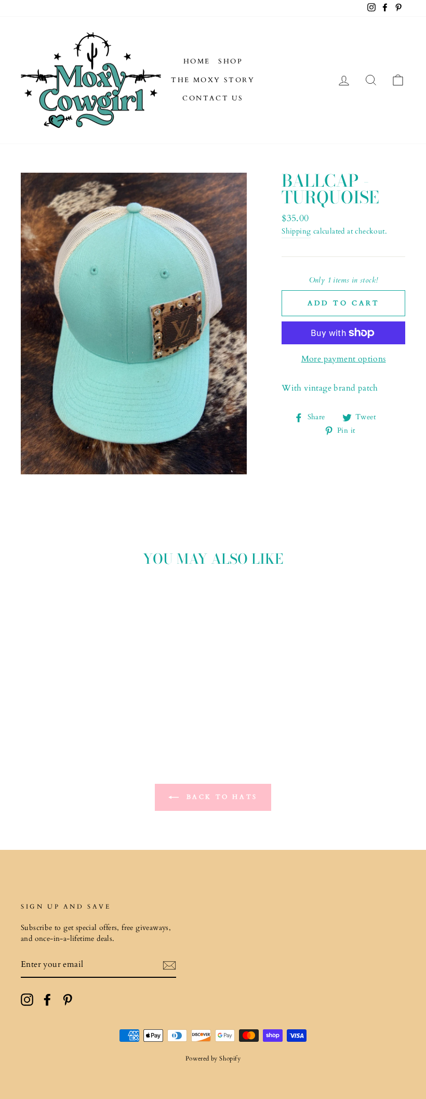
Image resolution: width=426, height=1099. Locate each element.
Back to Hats (220, 797)
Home (196, 61)
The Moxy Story (213, 80)
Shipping (296, 231)
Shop (230, 61)
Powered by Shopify (213, 1058)
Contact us (213, 98)
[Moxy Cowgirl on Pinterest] (67, 999)
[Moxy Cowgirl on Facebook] (47, 999)
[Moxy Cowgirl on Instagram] (27, 999)
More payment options (343, 359)
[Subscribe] (169, 965)
